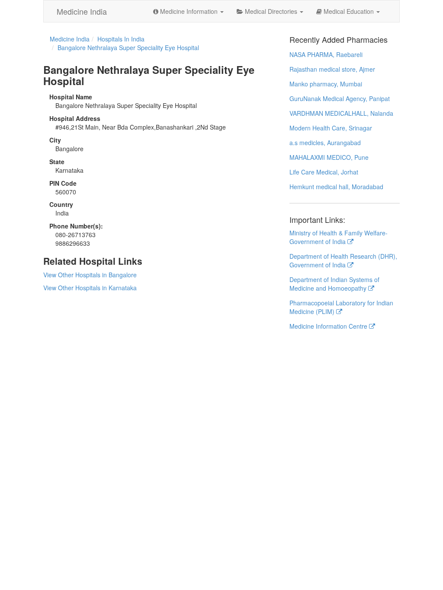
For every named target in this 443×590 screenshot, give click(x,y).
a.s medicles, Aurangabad (325, 142)
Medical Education (349, 11)
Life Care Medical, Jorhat (323, 172)
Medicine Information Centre (329, 326)
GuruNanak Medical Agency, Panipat (339, 98)
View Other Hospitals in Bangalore (90, 274)
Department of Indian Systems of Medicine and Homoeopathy (334, 283)
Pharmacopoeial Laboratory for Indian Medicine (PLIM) (341, 307)
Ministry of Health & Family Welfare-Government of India (338, 237)
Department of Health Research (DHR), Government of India (343, 260)
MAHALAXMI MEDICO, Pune (329, 157)
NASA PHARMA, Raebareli (326, 54)
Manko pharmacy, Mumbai (325, 83)
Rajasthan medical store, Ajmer (332, 69)
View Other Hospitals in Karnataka (90, 287)
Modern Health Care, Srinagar (330, 128)
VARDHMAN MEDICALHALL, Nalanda (341, 113)
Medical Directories (271, 11)
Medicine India (82, 11)
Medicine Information (188, 11)
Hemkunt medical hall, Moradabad (336, 186)
